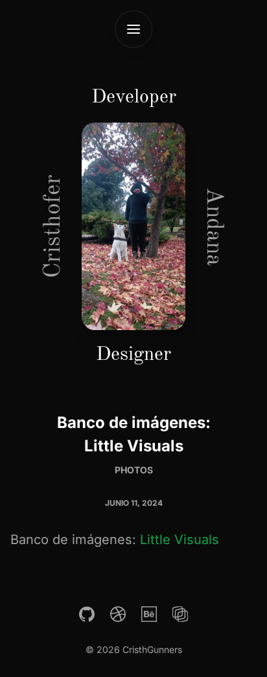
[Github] (87, 614)
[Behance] (149, 614)
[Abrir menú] (133, 29)
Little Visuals (179, 539)
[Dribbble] (118, 614)
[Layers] (180, 614)
